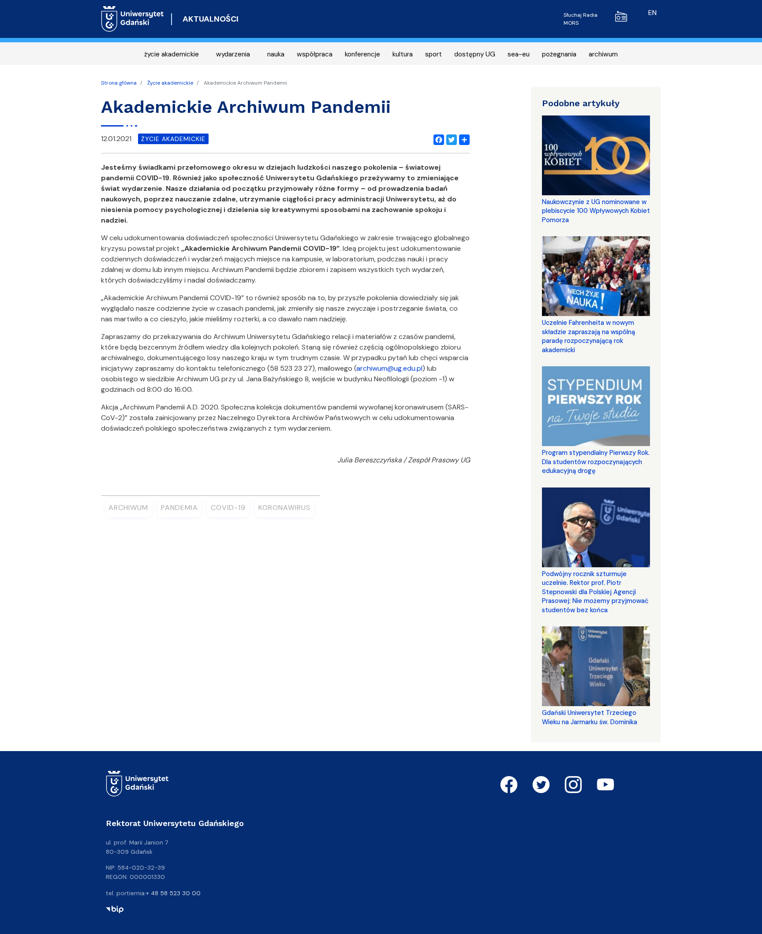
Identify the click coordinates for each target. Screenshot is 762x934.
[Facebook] (437, 139)
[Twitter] (449, 139)
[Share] (462, 139)
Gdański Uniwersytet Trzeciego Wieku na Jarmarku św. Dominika (589, 717)
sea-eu (519, 54)
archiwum (603, 54)
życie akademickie (171, 54)
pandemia (179, 507)
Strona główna (119, 82)
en (652, 12)
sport (433, 54)
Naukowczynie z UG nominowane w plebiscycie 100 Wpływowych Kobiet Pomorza (596, 210)
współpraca (314, 54)
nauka (275, 54)
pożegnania (559, 54)
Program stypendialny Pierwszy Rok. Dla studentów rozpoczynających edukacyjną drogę (596, 461)
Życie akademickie (170, 82)
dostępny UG (474, 54)
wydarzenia (233, 54)
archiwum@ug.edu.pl (389, 368)
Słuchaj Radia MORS (581, 18)
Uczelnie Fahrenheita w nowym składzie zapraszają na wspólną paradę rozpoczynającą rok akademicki (588, 336)
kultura (402, 54)
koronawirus (284, 507)
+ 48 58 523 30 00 (173, 893)
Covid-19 (228, 507)
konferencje (362, 54)
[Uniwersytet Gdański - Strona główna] (132, 19)
